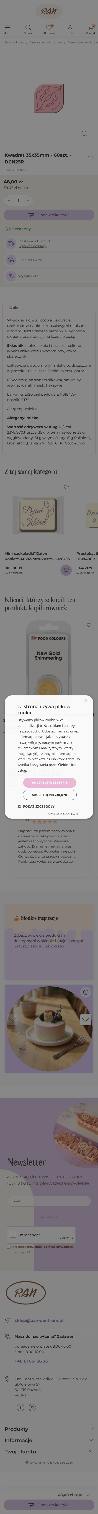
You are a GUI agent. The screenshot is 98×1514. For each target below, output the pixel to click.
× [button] (86, 700)
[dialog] (49, 757)
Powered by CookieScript (64, 813)
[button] (36, 806)
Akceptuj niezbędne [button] (50, 795)
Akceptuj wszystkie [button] (50, 782)
